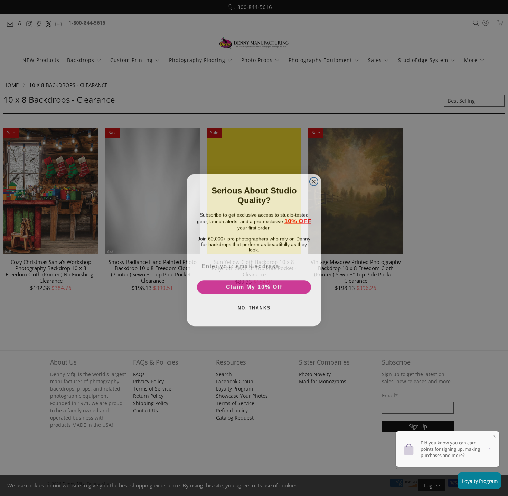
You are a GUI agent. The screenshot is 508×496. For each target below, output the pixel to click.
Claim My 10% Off (254, 285)
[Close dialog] (314, 179)
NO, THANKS (254, 305)
